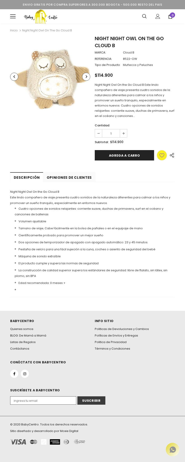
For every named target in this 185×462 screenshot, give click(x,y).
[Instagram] (25, 374)
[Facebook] (14, 374)
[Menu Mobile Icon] (13, 16)
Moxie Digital (69, 431)
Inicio (14, 30)
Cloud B (128, 52)
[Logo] (41, 16)
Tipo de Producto (107, 65)
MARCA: (100, 52)
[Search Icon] (144, 16)
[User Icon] (157, 16)
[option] (50, 77)
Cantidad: (102, 125)
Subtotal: (102, 142)
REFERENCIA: (103, 59)
